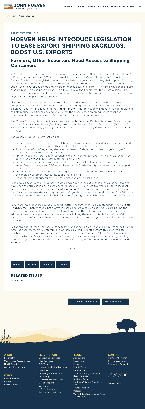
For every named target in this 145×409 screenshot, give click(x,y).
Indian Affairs (80, 370)
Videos (7, 381)
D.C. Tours (44, 364)
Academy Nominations (50, 373)
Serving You (85, 6)
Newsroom (10, 16)
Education (78, 361)
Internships (45, 376)
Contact (128, 6)
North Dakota (11, 364)
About (68, 6)
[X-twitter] (115, 375)
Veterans (43, 386)
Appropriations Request (51, 392)
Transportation (81, 388)
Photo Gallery (11, 384)
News (114, 6)
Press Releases (26, 16)
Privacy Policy (115, 383)
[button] (17, 264)
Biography (9, 358)
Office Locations (117, 361)
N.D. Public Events (48, 389)
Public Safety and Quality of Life (87, 383)
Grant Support (46, 383)
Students (43, 370)
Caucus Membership (14, 367)
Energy (77, 364)
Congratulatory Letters (51, 379)
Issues (102, 6)
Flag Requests (46, 361)
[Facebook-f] (110, 375)
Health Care (79, 367)
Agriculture (17, 281)
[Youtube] (125, 375)
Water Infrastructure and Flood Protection (89, 395)
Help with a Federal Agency (53, 367)
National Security (82, 379)
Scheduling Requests (49, 358)
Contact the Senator (119, 358)
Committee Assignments (17, 361)
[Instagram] (120, 375)
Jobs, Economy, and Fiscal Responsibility (86, 374)
